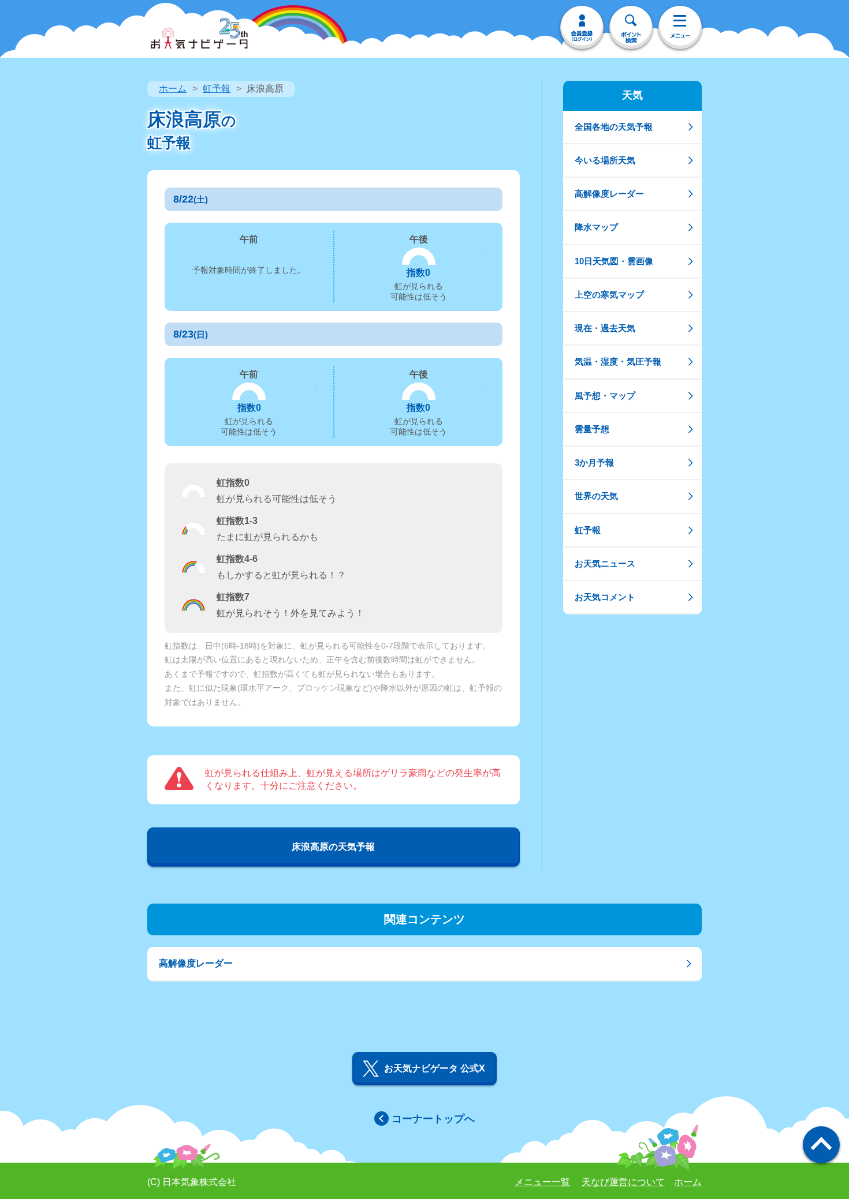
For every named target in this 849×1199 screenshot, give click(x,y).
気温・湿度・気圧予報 (618, 361)
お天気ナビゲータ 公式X (434, 1068)
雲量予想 (592, 429)
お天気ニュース (605, 563)
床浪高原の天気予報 (333, 847)
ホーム (173, 88)
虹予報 (216, 88)
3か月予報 (594, 462)
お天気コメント (605, 597)
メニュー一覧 (542, 1182)
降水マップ (596, 227)
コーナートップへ (433, 1119)
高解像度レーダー (609, 193)
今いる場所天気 (605, 160)
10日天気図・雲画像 (614, 261)
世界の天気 (596, 496)
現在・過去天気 (605, 328)
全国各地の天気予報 (614, 127)
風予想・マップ (605, 395)
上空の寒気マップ (609, 294)
